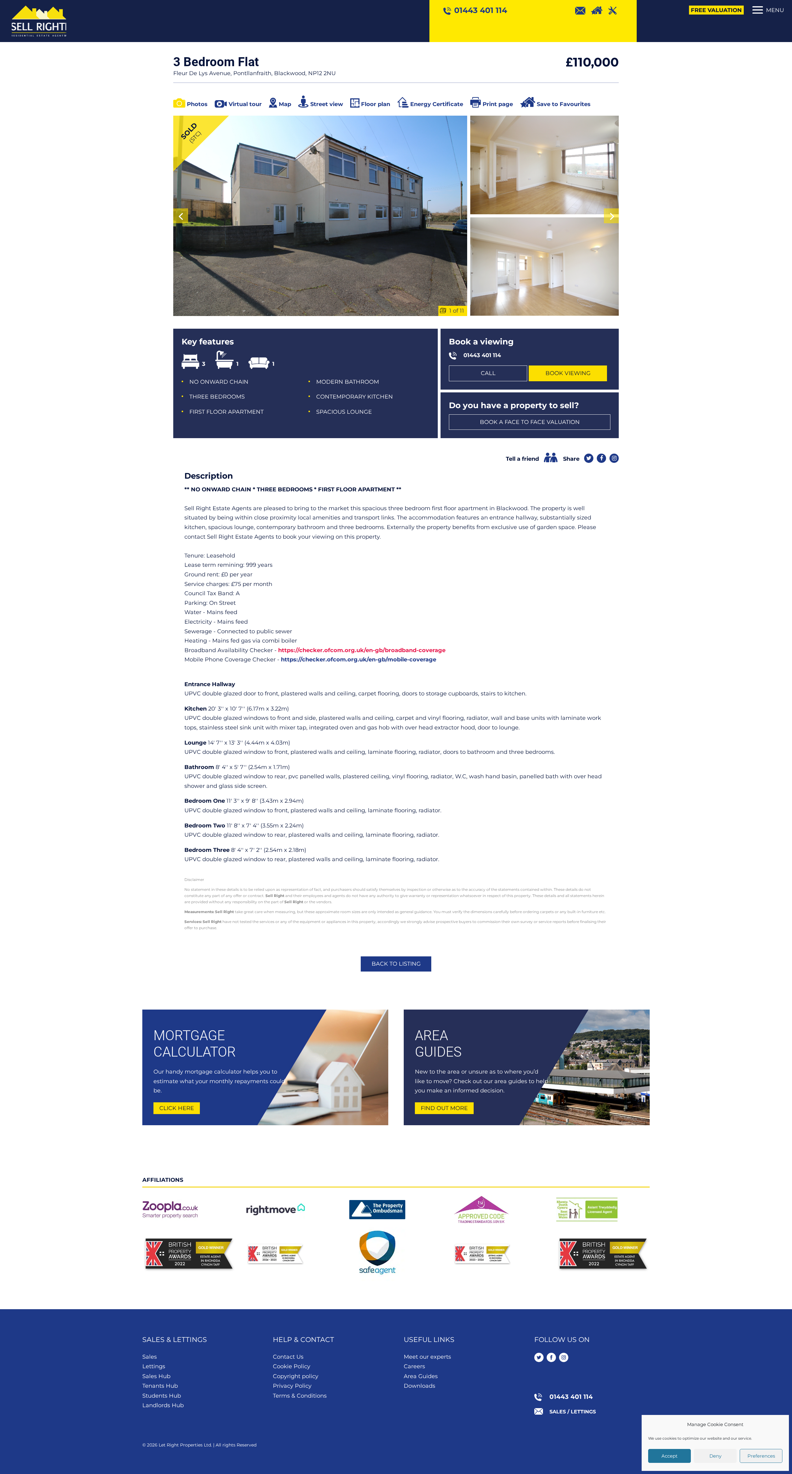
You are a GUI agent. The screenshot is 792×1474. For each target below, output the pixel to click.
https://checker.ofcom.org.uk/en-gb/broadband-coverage (362, 650)
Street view (326, 104)
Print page (498, 104)
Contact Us (288, 1356)
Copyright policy (295, 1376)
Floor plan (375, 104)
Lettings (153, 1366)
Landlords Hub (163, 1405)
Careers (414, 1366)
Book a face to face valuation (530, 422)
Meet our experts (427, 1356)
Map (285, 104)
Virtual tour (245, 104)
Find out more (444, 1108)
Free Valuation (716, 10)
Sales (149, 1356)
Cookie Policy (291, 1366)
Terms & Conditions (300, 1395)
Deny (715, 1456)
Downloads (419, 1385)
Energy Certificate (436, 104)
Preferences (761, 1456)
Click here (176, 1108)
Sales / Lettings (572, 1412)
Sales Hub (156, 1376)
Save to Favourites (564, 104)
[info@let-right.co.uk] (583, 10)
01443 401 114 (482, 355)
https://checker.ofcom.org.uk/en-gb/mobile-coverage (358, 659)
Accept (669, 1456)
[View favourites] (600, 10)
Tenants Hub (160, 1385)
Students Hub (161, 1395)
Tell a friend (522, 458)
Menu (775, 10)
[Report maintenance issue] (616, 10)
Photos (197, 104)
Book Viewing (568, 373)
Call (488, 373)
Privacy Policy (292, 1385)
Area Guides (421, 1376)
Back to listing (396, 963)
